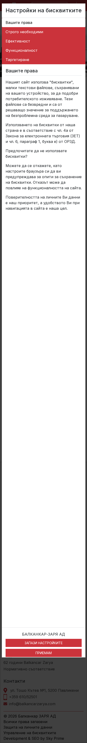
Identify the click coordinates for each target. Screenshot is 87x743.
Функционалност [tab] (22, 50)
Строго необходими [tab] (24, 31)
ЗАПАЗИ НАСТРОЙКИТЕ (44, 643)
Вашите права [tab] (19, 22)
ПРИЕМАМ (43, 653)
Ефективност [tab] (18, 41)
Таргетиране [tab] (17, 59)
